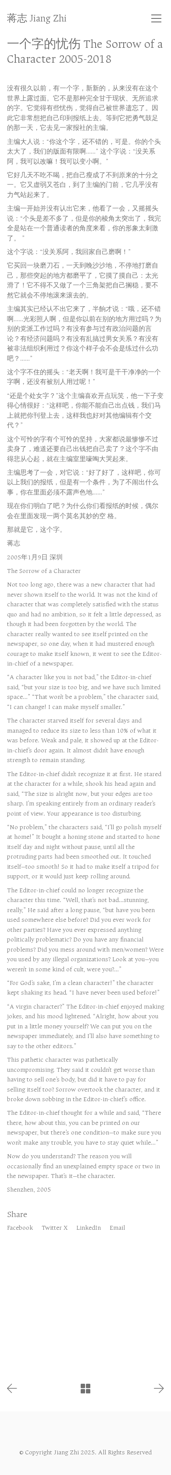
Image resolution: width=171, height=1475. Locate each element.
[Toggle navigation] (156, 18)
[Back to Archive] (85, 1388)
